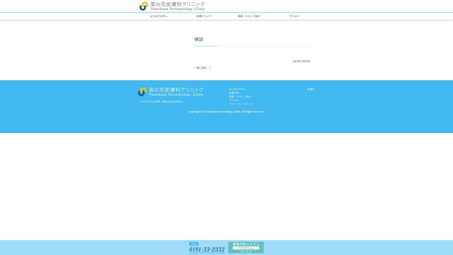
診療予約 (234, 93)
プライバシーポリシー (241, 104)
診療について (204, 16)
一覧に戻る (200, 67)
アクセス (294, 16)
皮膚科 (311, 89)
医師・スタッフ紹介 (249, 16)
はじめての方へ (159, 16)
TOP (437, 243)
